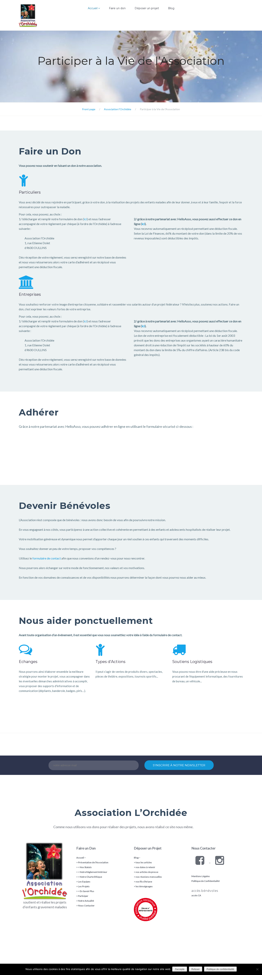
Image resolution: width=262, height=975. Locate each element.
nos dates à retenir (145, 867)
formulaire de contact (46, 558)
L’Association (83, 22)
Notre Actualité (86, 900)
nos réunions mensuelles (149, 876)
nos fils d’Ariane (144, 881)
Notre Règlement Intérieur (93, 872)
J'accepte (180, 969)
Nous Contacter (86, 905)
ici (85, 219)
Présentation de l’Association (93, 862)
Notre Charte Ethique (91, 876)
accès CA (196, 895)
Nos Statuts (86, 867)
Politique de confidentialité (220, 969)
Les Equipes (84, 881)
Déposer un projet (147, 8)
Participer (83, 896)
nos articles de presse (147, 872)
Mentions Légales (200, 876)
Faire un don (117, 8)
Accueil (93, 8)
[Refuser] (257, 969)
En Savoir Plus (87, 891)
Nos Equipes (83, 29)
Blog (171, 8)
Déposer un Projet (147, 848)
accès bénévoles (204, 891)
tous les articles (144, 862)
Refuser (195, 969)
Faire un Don (86, 848)
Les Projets (84, 886)
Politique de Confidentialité (205, 881)
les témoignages (144, 886)
